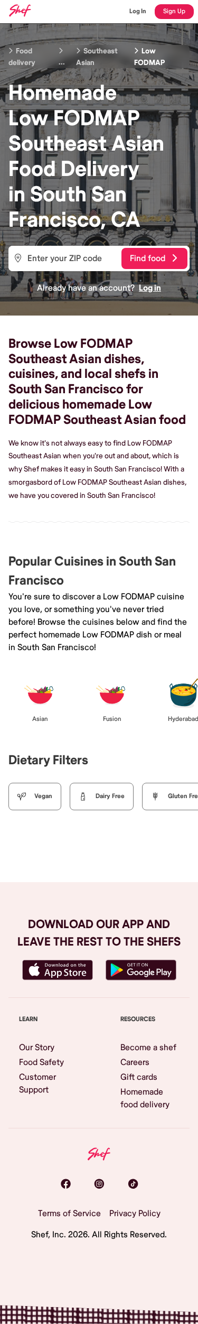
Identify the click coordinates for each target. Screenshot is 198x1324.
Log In (137, 11)
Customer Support (37, 1083)
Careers (134, 1062)
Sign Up (174, 11)
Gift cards (138, 1077)
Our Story (36, 1047)
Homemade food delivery (144, 1098)
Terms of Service (69, 1213)
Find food (147, 258)
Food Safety (41, 1062)
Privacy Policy (135, 1213)
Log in (150, 288)
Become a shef (148, 1047)
